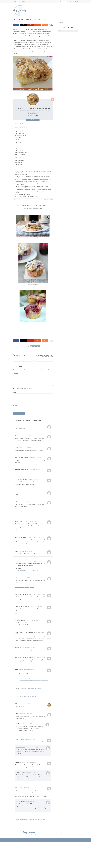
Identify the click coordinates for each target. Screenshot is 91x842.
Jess (16, 703)
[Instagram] (75, 1)
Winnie (16, 447)
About (19, 1)
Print (33, 119)
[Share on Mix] (45, 25)
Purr (77, 840)
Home (15, 1)
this (41, 40)
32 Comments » (33, 21)
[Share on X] (23, 25)
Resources (24, 1)
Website (15, 405)
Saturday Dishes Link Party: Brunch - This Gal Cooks (32, 819)
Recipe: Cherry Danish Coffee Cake (28, 696)
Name (15, 392)
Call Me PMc (23, 33)
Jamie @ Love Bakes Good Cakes (23, 594)
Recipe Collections (49, 10)
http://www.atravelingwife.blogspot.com (24, 587)
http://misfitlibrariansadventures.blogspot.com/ (26, 570)
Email (14, 399)
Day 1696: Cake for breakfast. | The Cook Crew (31, 688)
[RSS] (70, 1)
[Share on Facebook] (16, 25)
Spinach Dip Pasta (19, 355)
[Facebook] (72, 1)
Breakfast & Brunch (34, 346)
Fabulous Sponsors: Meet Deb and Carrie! (44, 355)
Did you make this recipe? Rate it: (20, 388)
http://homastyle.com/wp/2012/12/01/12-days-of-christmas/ (34, 680)
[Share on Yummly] (37, 25)
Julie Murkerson (20, 747)
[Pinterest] (73, 1)
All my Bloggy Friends (30, 660)
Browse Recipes (64, 10)
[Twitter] (77, 1)
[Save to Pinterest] (30, 25)
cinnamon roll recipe (41, 33)
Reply (40, 457)
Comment (16, 373)
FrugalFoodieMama (20, 620)
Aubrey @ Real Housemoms (22, 606)
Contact (30, 1)
